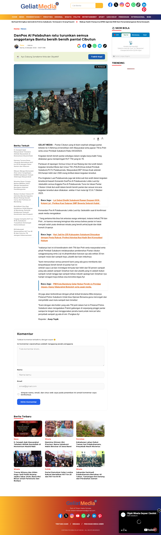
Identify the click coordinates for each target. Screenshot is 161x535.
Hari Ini (126, 35)
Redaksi (76, 524)
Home (14, 17)
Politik (76, 17)
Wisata (68, 17)
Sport (102, 17)
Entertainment (89, 17)
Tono (22, 45)
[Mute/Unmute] (126, 530)
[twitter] (116, 6)
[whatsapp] (133, 6)
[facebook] (110, 6)
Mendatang (135, 35)
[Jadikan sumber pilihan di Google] (79, 47)
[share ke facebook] (84, 47)
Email (19, 381)
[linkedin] (144, 6)
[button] (94, 138)
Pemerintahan (33, 17)
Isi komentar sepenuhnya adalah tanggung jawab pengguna (45, 344)
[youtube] (128, 6)
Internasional (138, 17)
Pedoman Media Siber (94, 524)
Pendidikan (124, 17)
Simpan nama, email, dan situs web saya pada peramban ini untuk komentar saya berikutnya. (58, 394)
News (21, 17)
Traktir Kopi (96, 57)
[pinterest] (144, 11)
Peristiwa (48, 17)
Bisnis (149, 17)
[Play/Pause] (121, 530)
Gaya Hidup (112, 17)
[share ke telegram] (100, 47)
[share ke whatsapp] (95, 47)
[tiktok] (138, 6)
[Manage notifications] (155, 529)
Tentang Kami (61, 524)
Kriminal (59, 17)
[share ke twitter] (90, 47)
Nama (19, 370)
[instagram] (122, 6)
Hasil (145, 35)
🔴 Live (116, 35)
